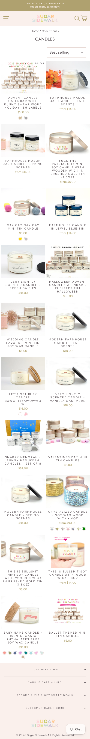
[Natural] (20, 414)
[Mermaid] (52, 528)
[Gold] (20, 239)
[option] (45, 5)
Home (35, 31)
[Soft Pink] (25, 414)
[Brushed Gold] (20, 118)
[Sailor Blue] (15, 652)
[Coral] (4, 652)
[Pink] (36, 652)
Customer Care (45, 669)
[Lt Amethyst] (62, 528)
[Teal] (25, 652)
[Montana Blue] (73, 528)
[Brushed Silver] (25, 118)
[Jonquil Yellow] (78, 528)
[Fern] (10, 652)
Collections (49, 31)
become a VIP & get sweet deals (45, 695)
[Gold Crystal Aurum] (57, 528)
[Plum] (20, 652)
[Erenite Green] (84, 528)
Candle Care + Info (45, 682)
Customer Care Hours (45, 708)
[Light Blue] (41, 652)
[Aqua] (31, 652)
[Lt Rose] (68, 528)
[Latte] (23, 657)
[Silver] (25, 239)
